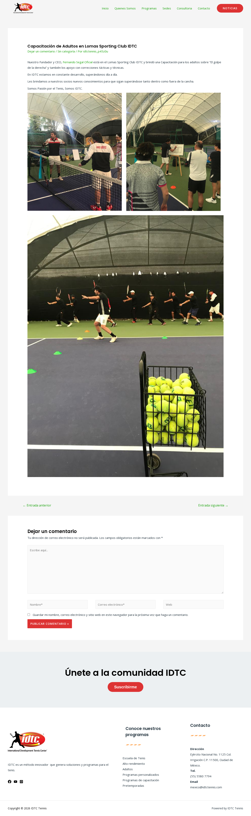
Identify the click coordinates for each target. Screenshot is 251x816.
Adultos (128, 769)
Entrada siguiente (213, 505)
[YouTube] (15, 781)
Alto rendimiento (134, 764)
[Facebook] (9, 781)
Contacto (204, 8)
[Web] (193, 605)
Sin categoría (66, 51)
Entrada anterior (37, 505)
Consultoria (184, 8)
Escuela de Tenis (134, 758)
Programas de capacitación (141, 780)
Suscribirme (125, 687)
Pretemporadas (133, 786)
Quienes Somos (125, 8)
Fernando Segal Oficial (78, 62)
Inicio (105, 8)
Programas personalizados (141, 775)
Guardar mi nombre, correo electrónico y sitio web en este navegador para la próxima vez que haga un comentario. (110, 615)
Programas (149, 8)
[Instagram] (21, 781)
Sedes (167, 8)
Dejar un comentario (41, 51)
